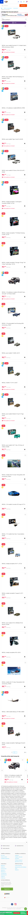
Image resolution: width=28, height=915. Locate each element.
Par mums (3, 855)
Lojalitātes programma (5, 858)
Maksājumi (17, 855)
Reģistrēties (7, 889)
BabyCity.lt (3, 870)
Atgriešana (17, 858)
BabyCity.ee (3, 871)
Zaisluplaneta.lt (4, 874)
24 (24, 752)
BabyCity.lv (3, 865)
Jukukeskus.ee (3, 873)
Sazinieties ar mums (18, 861)
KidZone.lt (3, 876)
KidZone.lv (3, 867)
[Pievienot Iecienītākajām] (25, 26)
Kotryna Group (3, 868)
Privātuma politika (18, 865)
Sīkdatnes (17, 869)
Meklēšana (23, 5)
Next (26, 770)
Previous (2, 770)
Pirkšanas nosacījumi (18, 860)
